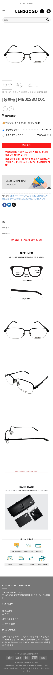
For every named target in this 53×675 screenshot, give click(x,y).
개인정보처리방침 (31, 654)
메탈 (42, 196)
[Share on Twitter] (9, 205)
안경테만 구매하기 (13, 130)
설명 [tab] (3, 222)
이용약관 (18, 654)
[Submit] (47, 20)
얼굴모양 (25, 199)
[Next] (46, 54)
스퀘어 (46, 196)
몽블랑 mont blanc (38, 92)
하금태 (42, 199)
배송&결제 (7, 611)
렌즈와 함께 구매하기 (14, 135)
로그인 (22, 3)
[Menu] (3, 11)
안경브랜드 (23, 92)
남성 (29, 196)
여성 (30, 199)
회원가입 (30, 3)
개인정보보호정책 (10, 618)
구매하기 (26, 145)
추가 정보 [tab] (5, 227)
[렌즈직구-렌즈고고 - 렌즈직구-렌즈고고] (26, 11)
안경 (14, 92)
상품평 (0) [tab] (6, 233)
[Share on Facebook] (4, 205)
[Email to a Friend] (14, 205)
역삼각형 (36, 199)
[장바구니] (49, 11)
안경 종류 (9, 199)
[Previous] (7, 54)
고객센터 (6, 614)
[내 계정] (42, 11)
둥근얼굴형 (36, 196)
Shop (8, 92)
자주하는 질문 (8, 623)
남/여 (25, 196)
